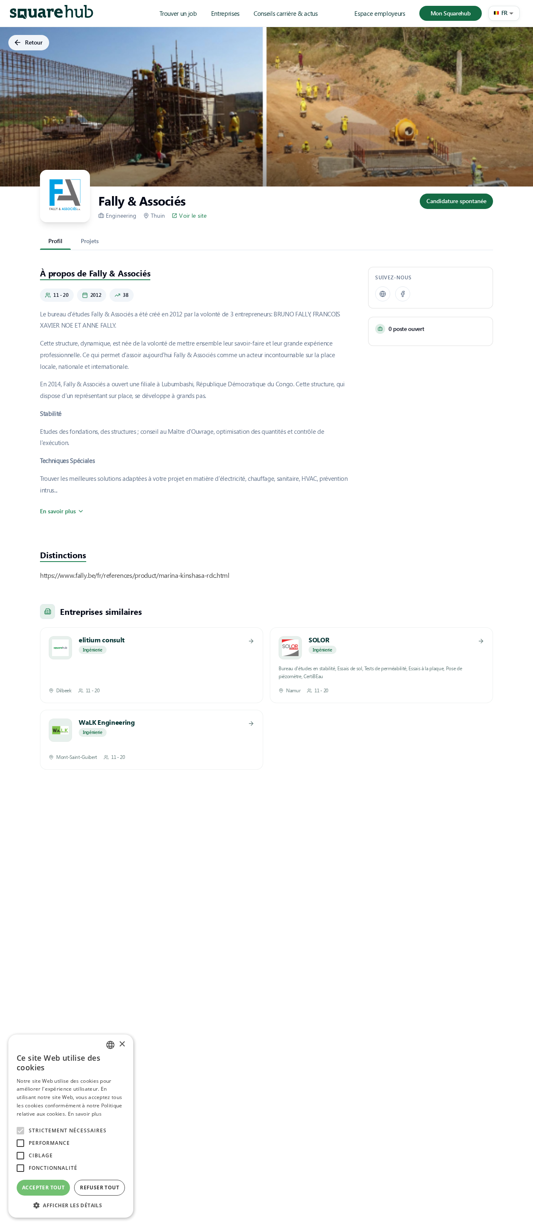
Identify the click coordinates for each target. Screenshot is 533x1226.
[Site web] (382, 293)
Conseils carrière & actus (286, 13)
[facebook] (402, 293)
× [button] (122, 1044)
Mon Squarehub (451, 13)
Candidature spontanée (456, 201)
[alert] (70, 1126)
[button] (504, 13)
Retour (33, 42)
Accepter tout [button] (43, 1187)
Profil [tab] (55, 241)
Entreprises (225, 13)
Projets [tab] (90, 241)
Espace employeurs (379, 13)
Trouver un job (178, 13)
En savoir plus (58, 511)
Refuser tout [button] (99, 1187)
